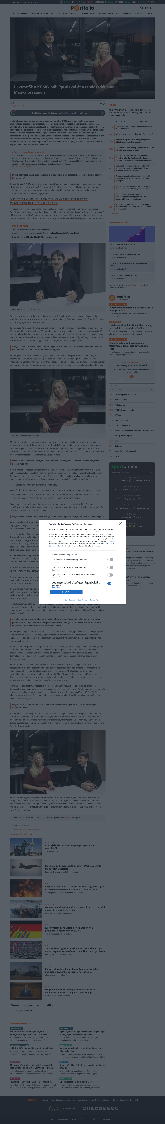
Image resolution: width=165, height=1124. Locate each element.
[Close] (121, 524)
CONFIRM (66, 592)
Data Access (82, 600)
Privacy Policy (95, 600)
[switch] (110, 559)
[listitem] (82, 554)
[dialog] (82, 562)
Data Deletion (70, 600)
